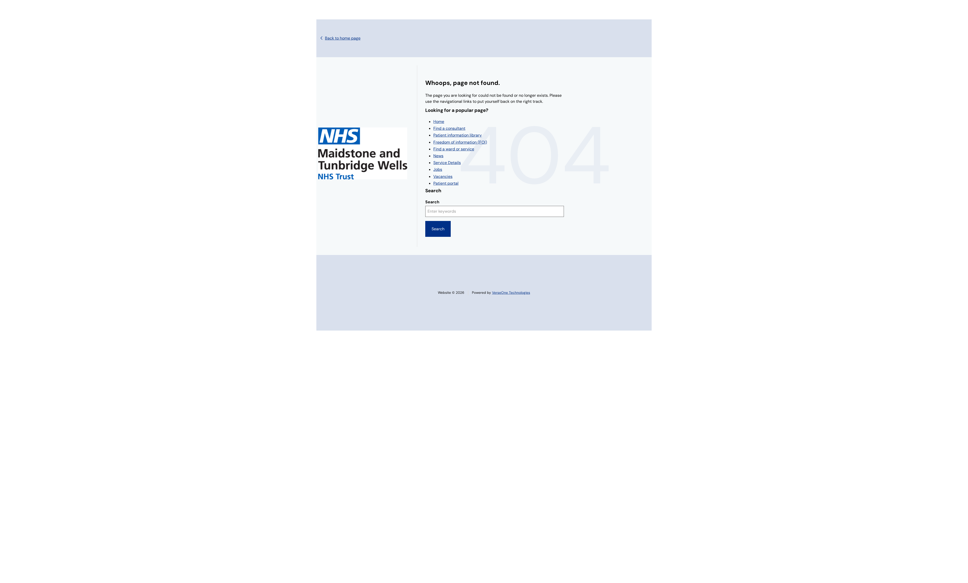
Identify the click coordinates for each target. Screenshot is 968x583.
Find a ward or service (453, 149)
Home (438, 121)
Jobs (437, 169)
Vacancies (442, 176)
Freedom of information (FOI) (460, 142)
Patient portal (446, 183)
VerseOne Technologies (511, 292)
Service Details (447, 162)
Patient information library (457, 135)
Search (432, 202)
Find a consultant (449, 128)
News (438, 155)
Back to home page (342, 38)
